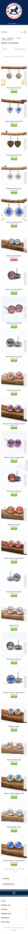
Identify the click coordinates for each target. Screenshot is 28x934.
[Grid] (4, 49)
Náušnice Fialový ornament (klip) (14, 457)
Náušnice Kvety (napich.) (14, 491)
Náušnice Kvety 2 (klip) (14, 390)
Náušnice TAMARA (14, 726)
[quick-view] (25, 72)
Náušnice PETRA (14, 625)
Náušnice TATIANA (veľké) (14, 222)
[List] (7, 49)
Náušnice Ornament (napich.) (14, 289)
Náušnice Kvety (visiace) (14, 88)
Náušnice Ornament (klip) (14, 323)
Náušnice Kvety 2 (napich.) (14, 356)
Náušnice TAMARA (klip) (14, 760)
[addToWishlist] (25, 75)
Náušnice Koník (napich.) (14, 659)
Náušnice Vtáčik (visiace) (14, 188)
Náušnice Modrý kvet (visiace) (14, 121)
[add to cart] (25, 32)
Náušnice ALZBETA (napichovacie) (14, 793)
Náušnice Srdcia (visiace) (14, 155)
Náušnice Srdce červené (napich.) (14, 558)
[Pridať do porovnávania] (25, 78)
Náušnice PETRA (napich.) (14, 592)
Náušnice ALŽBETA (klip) (14, 827)
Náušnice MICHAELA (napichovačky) (14, 860)
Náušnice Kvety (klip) (14, 524)
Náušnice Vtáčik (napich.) (14, 256)
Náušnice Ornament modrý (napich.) (14, 692)
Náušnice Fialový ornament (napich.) (14, 424)
